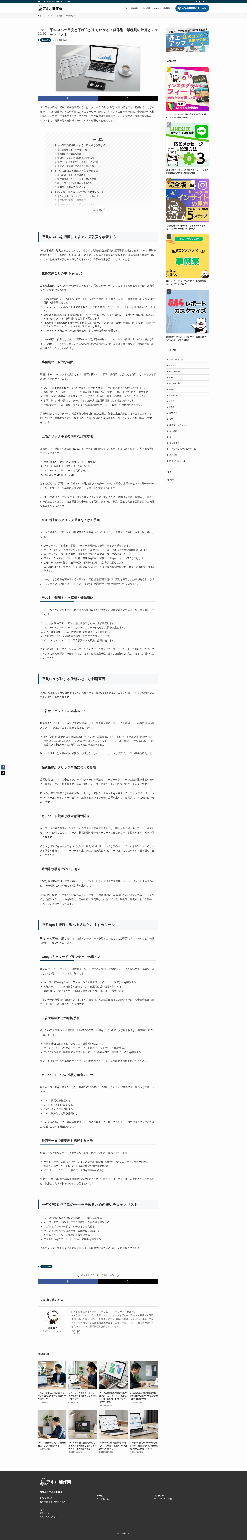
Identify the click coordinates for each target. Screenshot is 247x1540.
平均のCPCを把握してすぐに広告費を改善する (79, 145)
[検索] (207, 1)
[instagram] (200, 1)
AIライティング (176, 359)
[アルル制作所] (50, 8)
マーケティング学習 (163, 1499)
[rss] (204, 1)
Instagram (174, 395)
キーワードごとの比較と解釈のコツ (77, 204)
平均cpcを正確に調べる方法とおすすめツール (79, 192)
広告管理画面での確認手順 (73, 200)
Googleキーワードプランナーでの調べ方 (79, 196)
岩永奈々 (53, 1327)
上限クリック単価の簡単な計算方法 (77, 157)
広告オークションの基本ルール (75, 175)
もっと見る (98, 210)
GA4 (171, 377)
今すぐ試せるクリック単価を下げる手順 (79, 161)
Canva (172, 365)
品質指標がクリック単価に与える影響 (78, 179)
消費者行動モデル (177, 461)
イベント (173, 437)
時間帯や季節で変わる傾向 (73, 187)
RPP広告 (173, 413)
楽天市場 (173, 455)
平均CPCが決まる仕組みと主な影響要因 (76, 170)
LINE (171, 401)
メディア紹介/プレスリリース (182, 449)
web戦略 (173, 431)
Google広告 (46, 40)
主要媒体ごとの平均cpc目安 (73, 149)
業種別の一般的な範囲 (70, 153)
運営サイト (45, 1513)
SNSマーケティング (178, 425)
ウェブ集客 (174, 443)
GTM (171, 389)
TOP (42, 1510)
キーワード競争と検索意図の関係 (76, 183)
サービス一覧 (103, 1499)
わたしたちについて (49, 1517)
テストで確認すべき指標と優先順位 (77, 166)
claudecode (174, 371)
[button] (68, 98)
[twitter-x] (196, 1)
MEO (171, 407)
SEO (171, 419)
